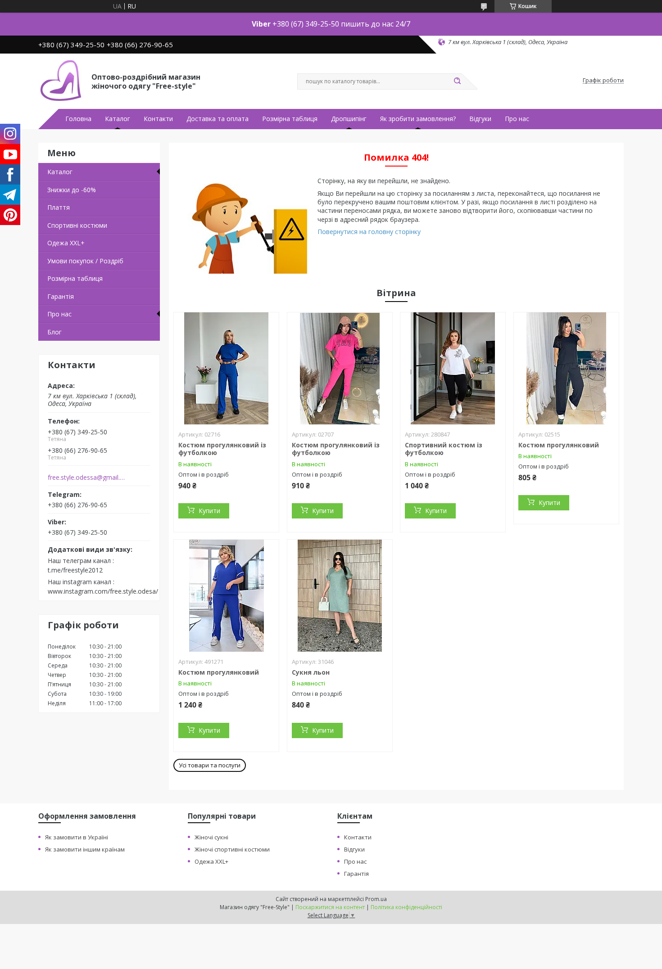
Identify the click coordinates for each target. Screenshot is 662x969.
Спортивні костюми (77, 225)
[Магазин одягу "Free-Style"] (60, 80)
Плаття (58, 207)
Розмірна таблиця (289, 119)
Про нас (517, 119)
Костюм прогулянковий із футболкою (222, 449)
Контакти (158, 119)
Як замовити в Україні (76, 837)
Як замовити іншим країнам (85, 849)
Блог (54, 332)
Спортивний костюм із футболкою (443, 449)
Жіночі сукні (211, 837)
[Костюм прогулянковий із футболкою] (226, 368)
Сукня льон (311, 672)
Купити (209, 510)
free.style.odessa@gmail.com (87, 477)
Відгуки (480, 119)
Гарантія (60, 296)
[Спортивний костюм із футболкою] (452, 368)
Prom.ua (376, 899)
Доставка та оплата (217, 119)
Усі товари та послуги (209, 765)
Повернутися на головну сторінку (369, 231)
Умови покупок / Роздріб (85, 261)
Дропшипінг (349, 119)
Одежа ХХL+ (66, 243)
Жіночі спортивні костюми (232, 849)
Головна (78, 119)
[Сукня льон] (339, 596)
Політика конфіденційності (406, 907)
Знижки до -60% (71, 189)
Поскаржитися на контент (330, 907)
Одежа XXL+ (211, 861)
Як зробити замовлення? (418, 119)
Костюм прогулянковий (558, 445)
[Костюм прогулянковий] (566, 368)
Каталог (117, 119)
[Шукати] (457, 81)
